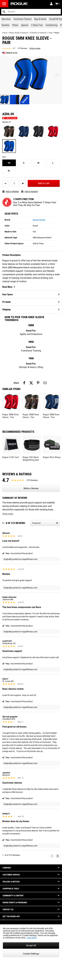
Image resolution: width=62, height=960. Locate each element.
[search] (31, 11)
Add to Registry (31, 191)
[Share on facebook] (24, 383)
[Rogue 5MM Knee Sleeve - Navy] (24, 131)
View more (7, 514)
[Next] (58, 856)
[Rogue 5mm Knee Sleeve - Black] (38, 131)
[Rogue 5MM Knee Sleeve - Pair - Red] (53, 131)
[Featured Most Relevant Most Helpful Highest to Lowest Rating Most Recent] (45, 523)
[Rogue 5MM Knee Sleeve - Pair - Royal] (9, 146)
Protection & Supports (38, 33)
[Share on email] (45, 383)
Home (4, 33)
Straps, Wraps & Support (18, 33)
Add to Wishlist (12, 191)
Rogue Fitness (39, 220)
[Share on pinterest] (38, 383)
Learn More (32, 938)
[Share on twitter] (31, 383)
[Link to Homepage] (19, 3)
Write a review (35, 48)
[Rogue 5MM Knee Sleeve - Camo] (9, 131)
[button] (4, 11)
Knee (50, 33)
